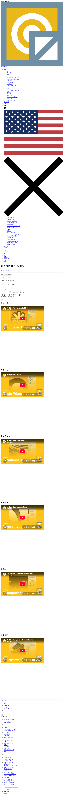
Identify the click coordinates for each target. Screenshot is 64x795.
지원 (5, 105)
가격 (5, 103)
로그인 (5, 247)
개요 (5, 253)
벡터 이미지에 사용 (12, 97)
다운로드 (6, 255)
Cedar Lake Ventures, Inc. (11, 787)
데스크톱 (6, 102)
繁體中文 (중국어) (12, 244)
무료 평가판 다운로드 (6, 274)
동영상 (9, 72)
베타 (5, 751)
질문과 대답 (10, 88)
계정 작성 (6, 246)
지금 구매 (3, 250)
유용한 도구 (10, 95)
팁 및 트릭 (9, 84)
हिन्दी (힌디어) (10, 224)
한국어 (9, 231)
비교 (8, 74)
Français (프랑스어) (12, 222)
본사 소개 (6, 721)
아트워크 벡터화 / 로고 (13, 79)
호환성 (9, 92)
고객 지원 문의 (11, 100)
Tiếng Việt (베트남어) (12, 241)
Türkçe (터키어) (11, 239)
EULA (5, 793)
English (5, 155)
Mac (11, 278)
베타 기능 (9, 98)
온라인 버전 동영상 (6, 270)
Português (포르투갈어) (13, 234)
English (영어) (10, 217)
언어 (5, 260)
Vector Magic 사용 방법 (13, 77)
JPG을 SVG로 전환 (9, 719)
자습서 (5, 727)
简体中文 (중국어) (12, 242)
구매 (5, 262)
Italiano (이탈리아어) (12, 227)
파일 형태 (9, 93)
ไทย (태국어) (10, 237)
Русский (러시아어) (12, 236)
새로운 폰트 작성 (11, 85)
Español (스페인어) (12, 221)
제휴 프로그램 (8, 723)
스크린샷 (6, 258)
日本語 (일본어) (11, 229)
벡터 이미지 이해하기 (13, 90)
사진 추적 (9, 80)
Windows (5, 278)
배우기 (5, 69)
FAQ (5, 741)
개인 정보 (6, 791)
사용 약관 (6, 789)
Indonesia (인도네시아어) (13, 226)
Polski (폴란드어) (11, 232)
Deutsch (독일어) (11, 219)
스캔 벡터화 (10, 82)
